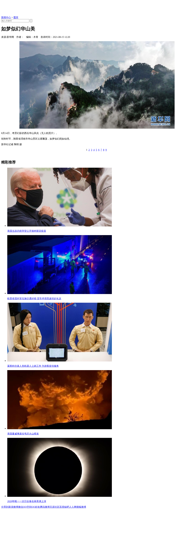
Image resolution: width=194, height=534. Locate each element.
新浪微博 (13, 507)
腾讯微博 (45, 507)
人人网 (72, 507)
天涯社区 (54, 507)
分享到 (4, 507)
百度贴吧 (64, 507)
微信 (20, 507)
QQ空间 (27, 507)
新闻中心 (6, 17)
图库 (15, 17)
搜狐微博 (81, 507)
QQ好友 (36, 507)
